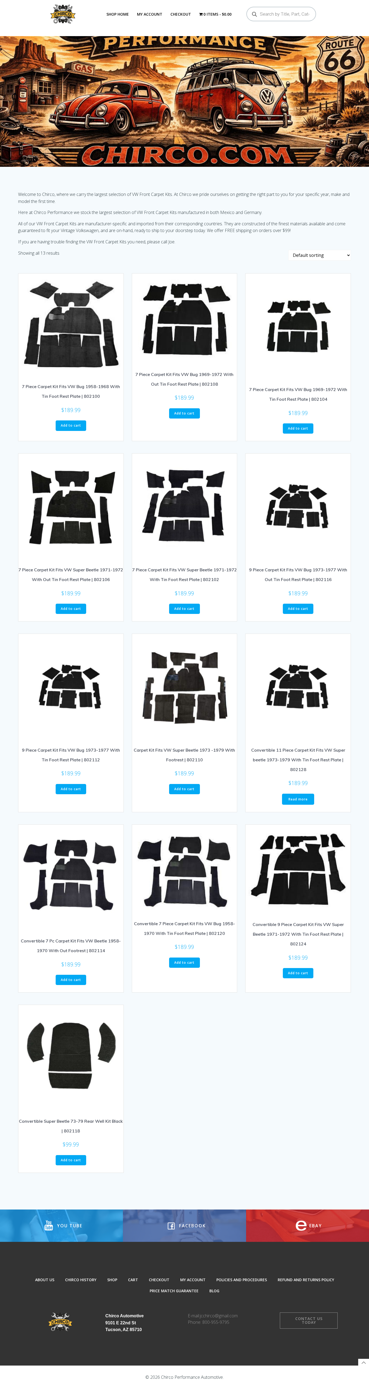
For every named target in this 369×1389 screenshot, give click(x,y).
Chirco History (80, 1279)
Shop (112, 1279)
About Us (44, 1279)
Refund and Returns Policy (306, 1279)
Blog (214, 1290)
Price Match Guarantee (174, 1290)
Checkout (180, 14)
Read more (298, 799)
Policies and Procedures (241, 1279)
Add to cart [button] (71, 425)
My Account (149, 14)
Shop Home (117, 14)
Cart (133, 1279)
